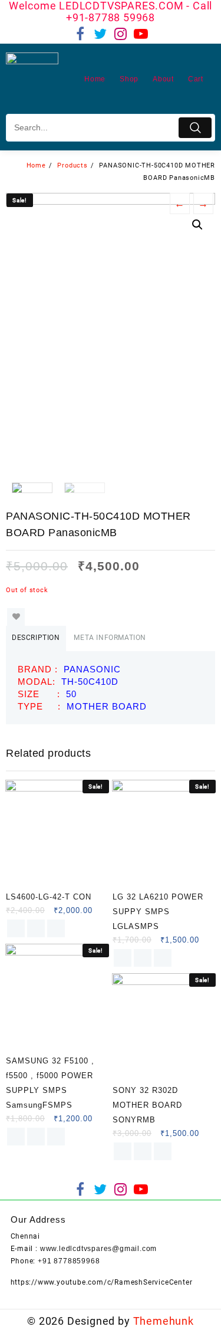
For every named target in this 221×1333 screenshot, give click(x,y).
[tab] (36, 638)
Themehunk (163, 1321)
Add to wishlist (16, 617)
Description (36, 637)
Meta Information (110, 637)
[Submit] (195, 127)
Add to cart (16, 928)
